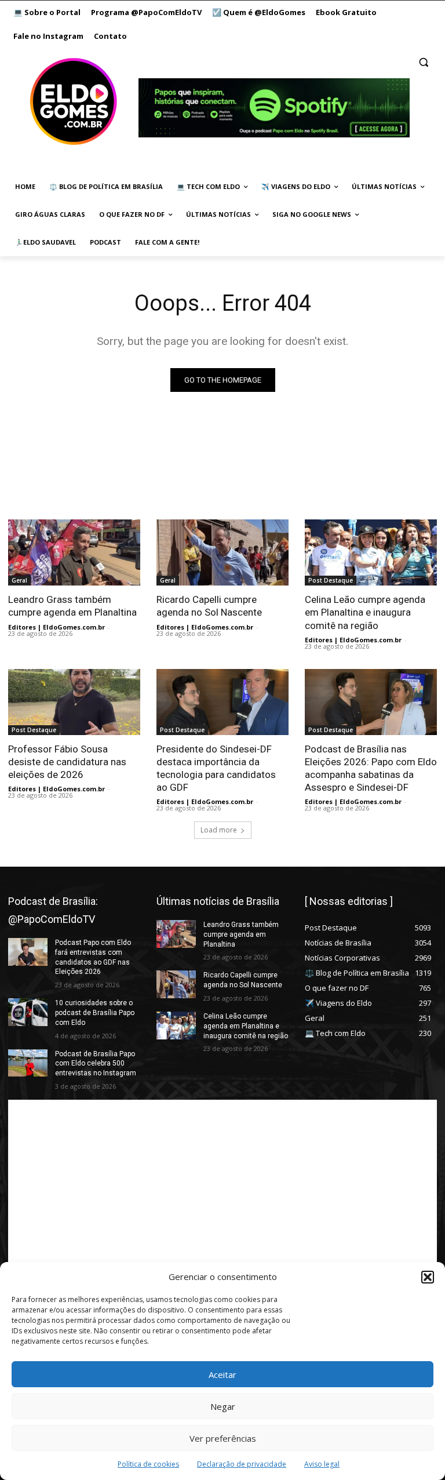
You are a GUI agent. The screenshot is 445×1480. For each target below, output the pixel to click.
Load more (218, 830)
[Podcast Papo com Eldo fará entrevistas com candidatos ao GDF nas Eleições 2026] (28, 952)
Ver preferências (222, 1438)
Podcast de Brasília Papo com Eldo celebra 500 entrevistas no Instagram (95, 1064)
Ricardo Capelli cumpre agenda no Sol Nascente (209, 606)
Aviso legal (322, 1464)
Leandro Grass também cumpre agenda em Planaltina (72, 606)
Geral (19, 580)
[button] (427, 1277)
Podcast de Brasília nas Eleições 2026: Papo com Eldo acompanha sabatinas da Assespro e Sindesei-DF (371, 768)
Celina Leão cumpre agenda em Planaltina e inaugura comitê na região (365, 612)
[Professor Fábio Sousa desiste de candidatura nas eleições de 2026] (74, 702)
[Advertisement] (222, 1181)
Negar (222, 1406)
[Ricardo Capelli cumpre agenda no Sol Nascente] (222, 552)
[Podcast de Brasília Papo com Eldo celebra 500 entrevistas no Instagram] (28, 1063)
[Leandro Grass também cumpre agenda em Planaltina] (74, 552)
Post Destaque (330, 580)
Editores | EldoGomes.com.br (56, 627)
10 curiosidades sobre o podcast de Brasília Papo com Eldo (94, 1013)
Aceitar (222, 1374)
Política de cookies (148, 1464)
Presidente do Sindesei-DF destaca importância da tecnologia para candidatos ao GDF (216, 768)
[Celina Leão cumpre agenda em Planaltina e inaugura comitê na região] (371, 552)
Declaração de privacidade (241, 1464)
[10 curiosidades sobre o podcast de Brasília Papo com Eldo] (28, 1012)
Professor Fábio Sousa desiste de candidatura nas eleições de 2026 (67, 761)
